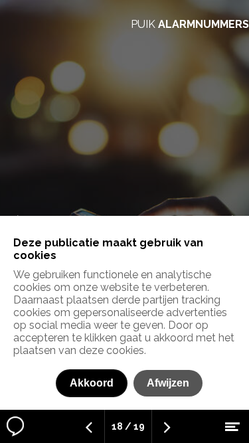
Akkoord (92, 383)
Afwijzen (168, 383)
